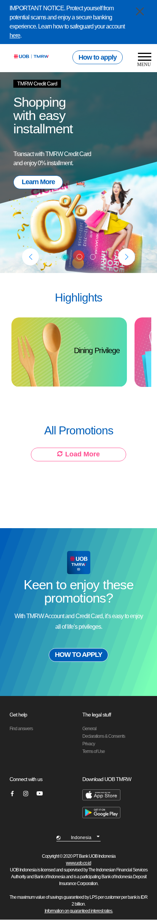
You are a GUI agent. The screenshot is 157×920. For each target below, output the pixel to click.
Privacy (88, 743)
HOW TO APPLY (78, 654)
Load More (82, 454)
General (89, 728)
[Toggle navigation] (141, 60)
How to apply (97, 57)
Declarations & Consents (103, 736)
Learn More (38, 182)
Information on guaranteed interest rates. (79, 911)
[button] (30, 256)
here (15, 35)
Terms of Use (93, 751)
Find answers (21, 728)
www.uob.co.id (78, 863)
